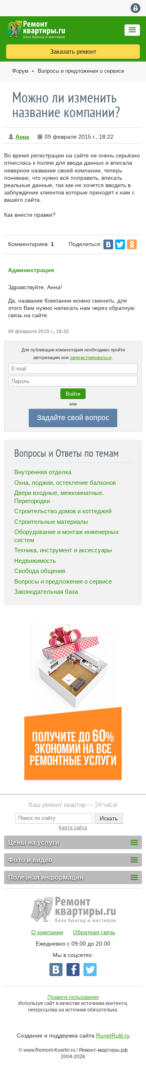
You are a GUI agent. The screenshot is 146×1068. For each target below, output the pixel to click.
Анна (22, 136)
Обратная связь (94, 932)
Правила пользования (73, 997)
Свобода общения (39, 570)
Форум (20, 71)
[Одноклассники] (132, 244)
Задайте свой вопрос (73, 418)
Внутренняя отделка (42, 472)
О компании (47, 932)
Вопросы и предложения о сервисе (81, 71)
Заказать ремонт (73, 51)
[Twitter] (120, 244)
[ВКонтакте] (108, 244)
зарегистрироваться (91, 357)
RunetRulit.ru (113, 1035)
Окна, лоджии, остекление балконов (65, 482)
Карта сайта (73, 827)
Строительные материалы (51, 521)
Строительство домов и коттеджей (63, 511)
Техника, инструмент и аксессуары (63, 550)
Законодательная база (46, 591)
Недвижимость (35, 560)
